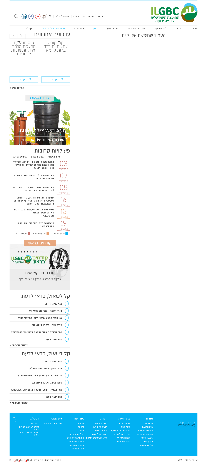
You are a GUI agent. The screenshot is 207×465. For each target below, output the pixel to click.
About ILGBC (147, 438)
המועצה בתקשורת (145, 434)
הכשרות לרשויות (77, 445)
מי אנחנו (149, 423)
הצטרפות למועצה (99, 434)
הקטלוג (29, 28)
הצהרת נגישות (146, 445)
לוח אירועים (160, 28)
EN (50, 16)
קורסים (81, 423)
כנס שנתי (79, 28)
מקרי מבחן (125, 427)
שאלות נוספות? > (19, 345)
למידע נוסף (56, 79)
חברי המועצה (101, 423)
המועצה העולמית (145, 431)
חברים (179, 28)
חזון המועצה (147, 427)
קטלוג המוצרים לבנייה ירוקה (29, 434)
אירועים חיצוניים (136, 28)
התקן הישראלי (123, 438)
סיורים (82, 431)
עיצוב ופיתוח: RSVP (187, 460)
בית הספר (79, 418)
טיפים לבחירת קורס (76, 438)
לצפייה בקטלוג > (40, 98)
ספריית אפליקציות (122, 434)
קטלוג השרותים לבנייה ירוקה (29, 428)
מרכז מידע (112, 28)
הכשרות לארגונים (77, 442)
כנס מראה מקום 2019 (52, 423)
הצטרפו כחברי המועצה (83, 16)
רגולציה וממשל (123, 442)
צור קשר (101, 16)
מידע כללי (34, 423)
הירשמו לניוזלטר (62, 16)
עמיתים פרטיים (100, 431)
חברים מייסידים (100, 427)
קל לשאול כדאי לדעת (120, 431)
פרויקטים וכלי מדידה (53, 28)
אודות (194, 28)
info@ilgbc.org (186, 425)
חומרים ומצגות (78, 449)
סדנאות (81, 427)
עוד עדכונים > (17, 87)
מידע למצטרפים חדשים (96, 438)
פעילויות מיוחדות (77, 434)
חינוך (95, 28)
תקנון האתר (147, 442)
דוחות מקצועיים (123, 423)
